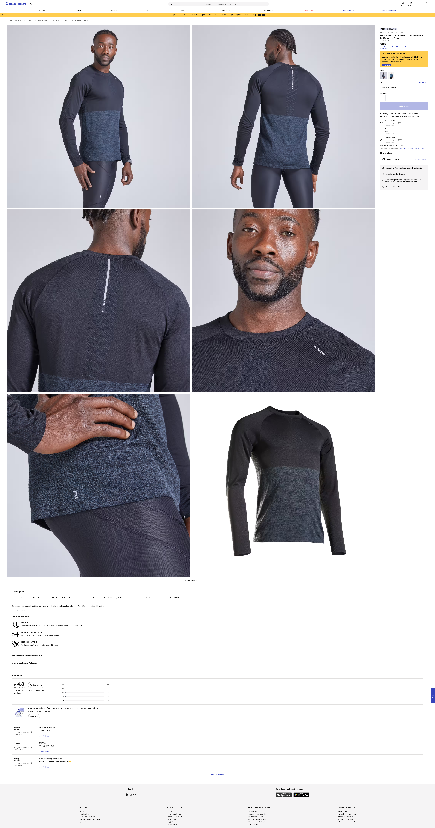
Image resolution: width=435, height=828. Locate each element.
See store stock (420, 159)
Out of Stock (404, 106)
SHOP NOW (386, 65)
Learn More (34, 716)
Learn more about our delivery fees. (412, 148)
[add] (394, 98)
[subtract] (383, 98)
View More (191, 580)
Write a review (36, 685)
